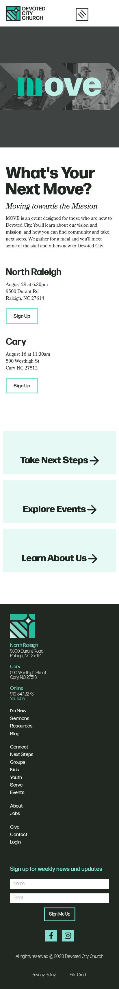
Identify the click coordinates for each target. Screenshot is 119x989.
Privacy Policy (44, 975)
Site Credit (79, 975)
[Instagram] (68, 935)
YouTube (17, 699)
